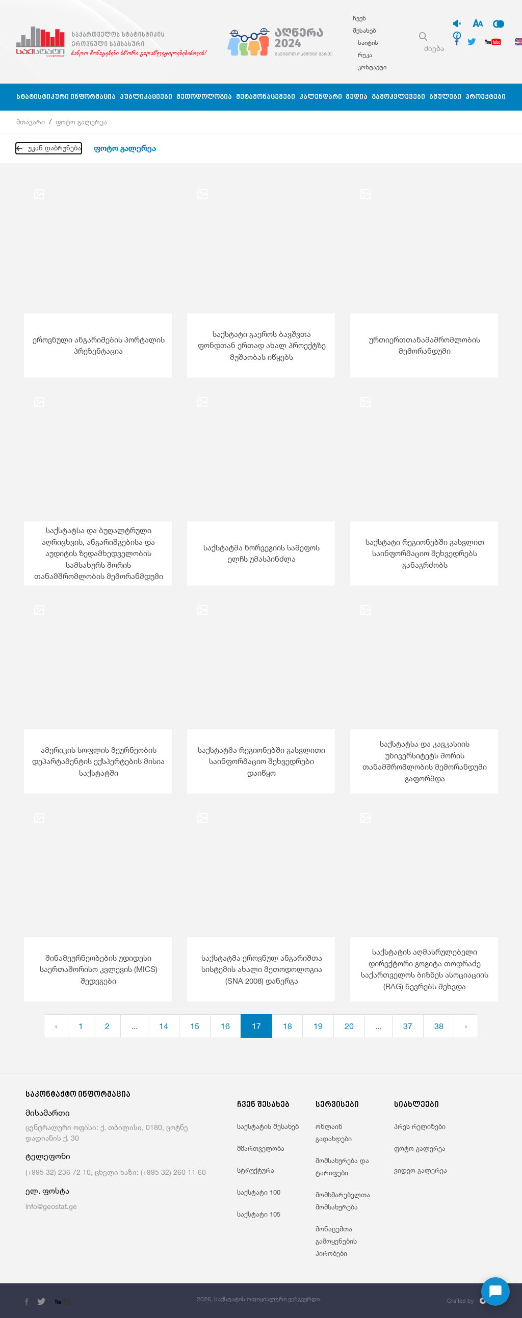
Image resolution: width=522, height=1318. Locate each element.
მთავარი (30, 122)
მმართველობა (260, 1148)
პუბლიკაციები (146, 97)
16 (225, 1026)
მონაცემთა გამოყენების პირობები (336, 1241)
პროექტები (485, 97)
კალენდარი (320, 97)
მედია (357, 97)
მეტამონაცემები (265, 97)
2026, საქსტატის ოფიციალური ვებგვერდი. (259, 1299)
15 (194, 1026)
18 (287, 1026)
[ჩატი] (495, 1291)
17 (256, 1026)
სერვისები (337, 1105)
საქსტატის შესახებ (268, 1126)
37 (407, 1026)
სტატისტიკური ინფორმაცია (66, 97)
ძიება (434, 48)
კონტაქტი (372, 67)
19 (318, 1026)
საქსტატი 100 (258, 1192)
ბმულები (445, 97)
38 (438, 1026)
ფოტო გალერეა (81, 122)
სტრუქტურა (255, 1170)
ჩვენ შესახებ (263, 1105)
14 (163, 1026)
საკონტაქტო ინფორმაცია (77, 1095)
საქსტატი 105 (258, 1214)
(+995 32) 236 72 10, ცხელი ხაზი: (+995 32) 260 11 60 (115, 1172)
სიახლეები (416, 1105)
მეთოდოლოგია (204, 97)
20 (349, 1026)
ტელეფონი (47, 1156)
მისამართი (47, 1113)
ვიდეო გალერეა (420, 1170)
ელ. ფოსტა (47, 1191)
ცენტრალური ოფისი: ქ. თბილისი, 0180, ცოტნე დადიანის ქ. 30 (106, 1132)
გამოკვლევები (398, 97)
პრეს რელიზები (420, 1126)
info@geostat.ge (51, 1206)
